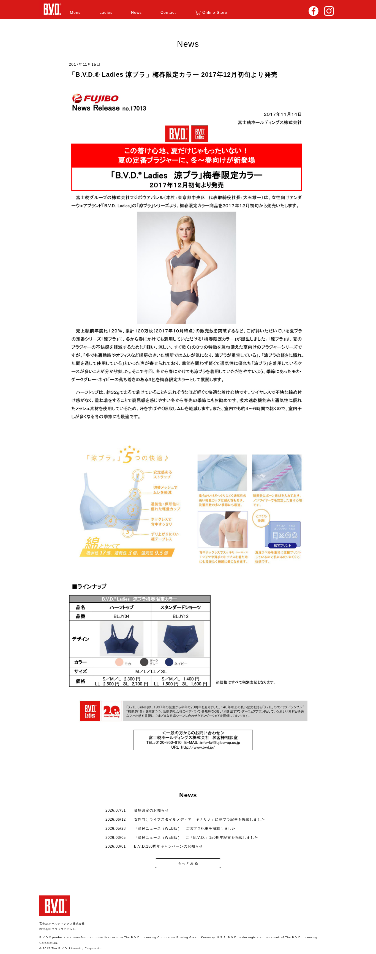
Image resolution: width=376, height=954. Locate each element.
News (136, 12)
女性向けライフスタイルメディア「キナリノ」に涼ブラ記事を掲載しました (199, 819)
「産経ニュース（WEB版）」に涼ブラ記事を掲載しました (185, 828)
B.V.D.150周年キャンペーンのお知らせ (168, 846)
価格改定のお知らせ (151, 810)
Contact (168, 12)
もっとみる (188, 863)
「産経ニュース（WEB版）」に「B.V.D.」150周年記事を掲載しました (196, 838)
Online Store (214, 12)
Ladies (106, 12)
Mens (75, 12)
